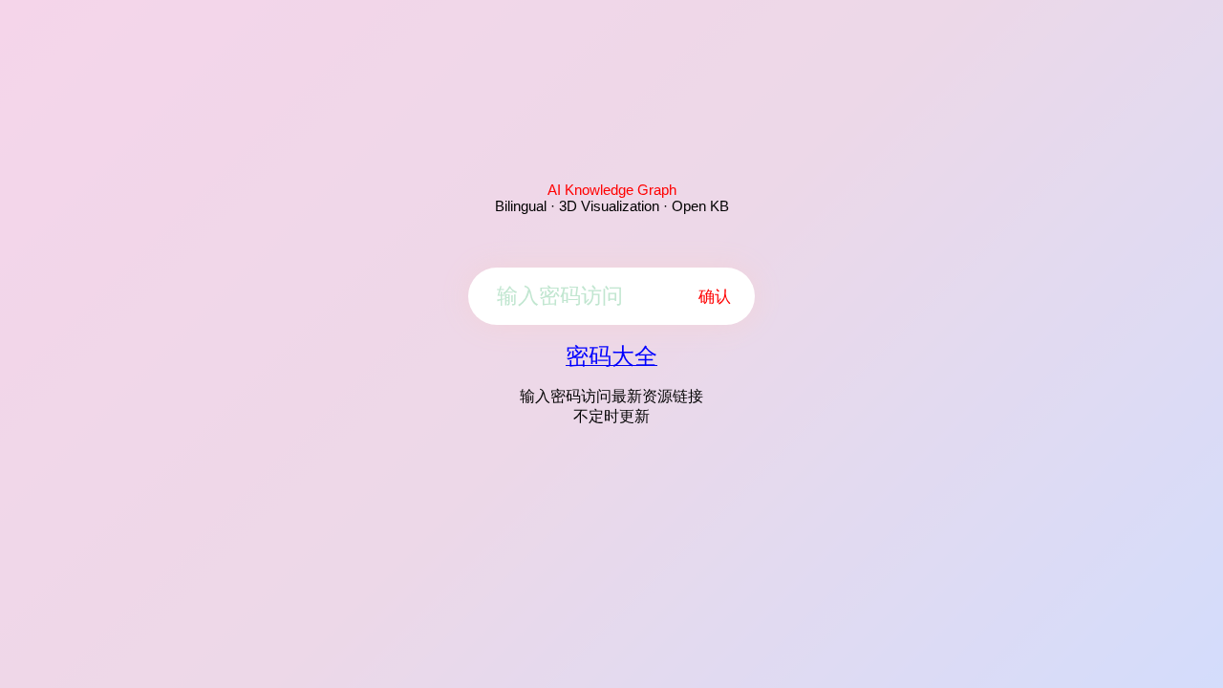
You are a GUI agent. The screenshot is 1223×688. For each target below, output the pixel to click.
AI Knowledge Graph (611, 190)
